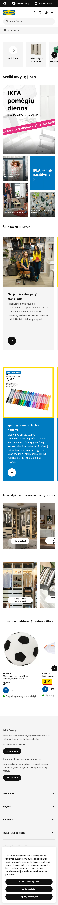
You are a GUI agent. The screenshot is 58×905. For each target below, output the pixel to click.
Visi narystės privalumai (14, 744)
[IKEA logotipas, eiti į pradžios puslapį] (9, 12)
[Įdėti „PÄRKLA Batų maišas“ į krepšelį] (45, 689)
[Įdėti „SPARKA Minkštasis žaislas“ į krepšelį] (6, 690)
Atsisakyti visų (29, 889)
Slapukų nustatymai (29, 896)
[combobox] (28, 21)
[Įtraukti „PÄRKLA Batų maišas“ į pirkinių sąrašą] (52, 689)
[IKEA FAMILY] (42, 173)
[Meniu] (52, 12)
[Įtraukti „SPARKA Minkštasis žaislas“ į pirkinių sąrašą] (13, 690)
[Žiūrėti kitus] (54, 668)
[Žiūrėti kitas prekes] (54, 55)
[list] (29, 55)
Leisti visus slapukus (29, 882)
